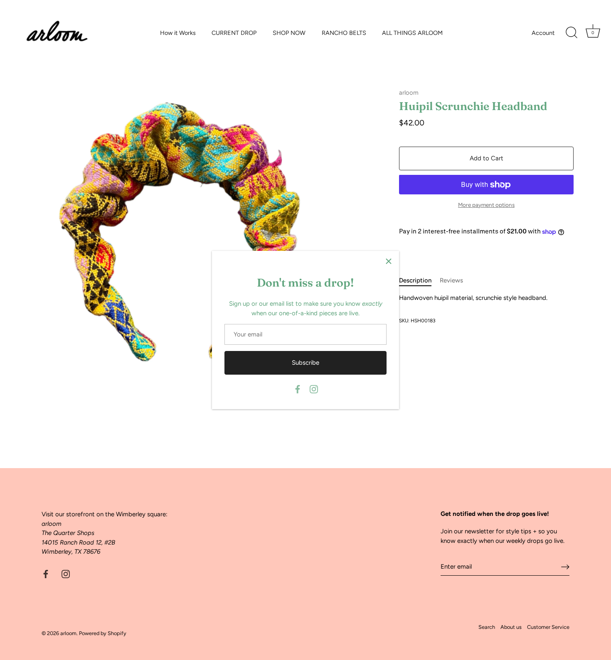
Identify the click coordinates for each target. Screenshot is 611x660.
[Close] (388, 261)
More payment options (486, 204)
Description (415, 280)
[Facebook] (297, 389)
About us (511, 627)
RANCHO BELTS (344, 33)
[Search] (571, 33)
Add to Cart (486, 158)
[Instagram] (314, 389)
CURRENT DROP (234, 33)
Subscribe (305, 362)
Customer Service (548, 627)
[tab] (419, 280)
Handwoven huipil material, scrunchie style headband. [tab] (473, 298)
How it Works (178, 33)
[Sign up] (565, 567)
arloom (409, 92)
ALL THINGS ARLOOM (412, 33)
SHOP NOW (289, 33)
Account (543, 33)
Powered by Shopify (102, 633)
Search (486, 627)
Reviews (451, 280)
